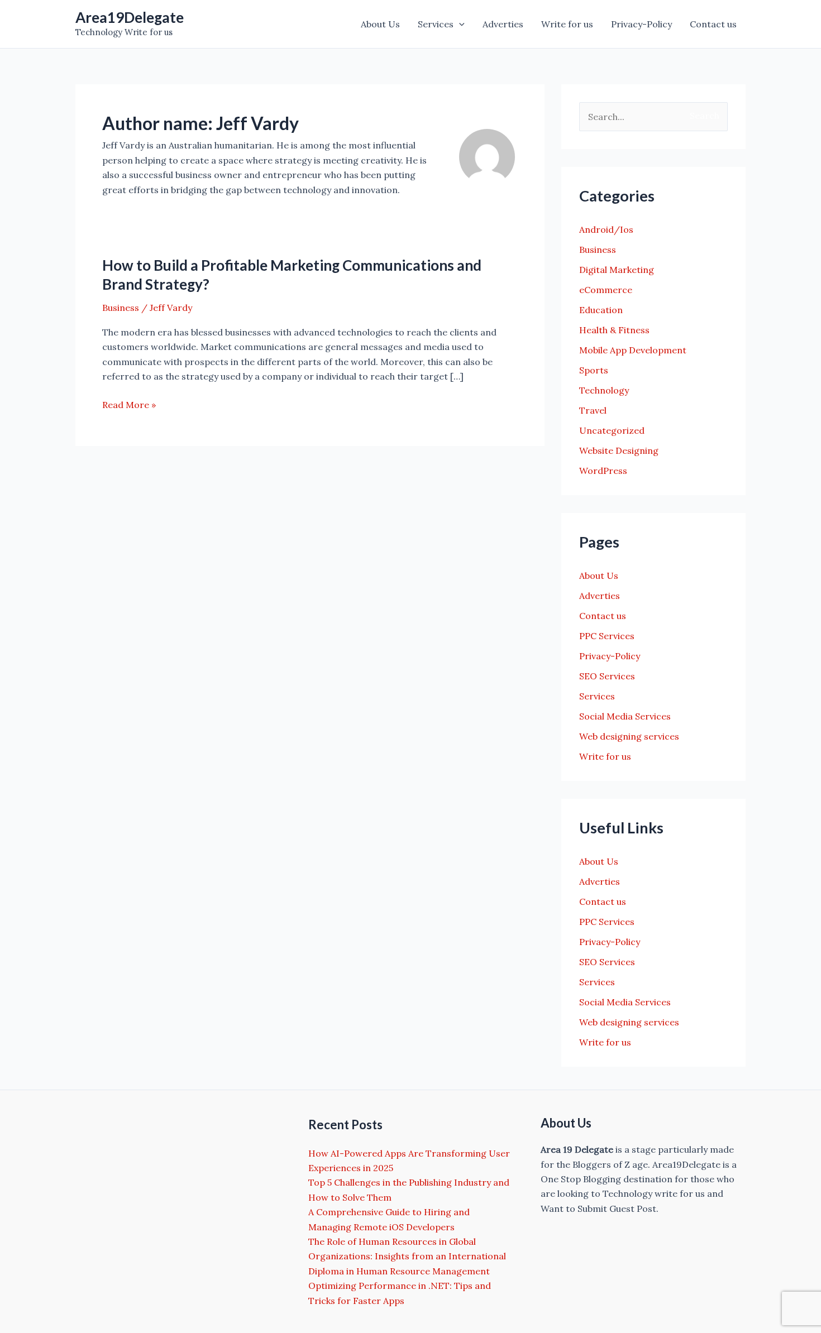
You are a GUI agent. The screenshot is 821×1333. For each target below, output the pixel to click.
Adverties (503, 24)
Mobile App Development (632, 350)
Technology (604, 390)
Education (601, 309)
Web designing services (629, 736)
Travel (593, 410)
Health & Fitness (614, 329)
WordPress (603, 470)
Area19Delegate (129, 17)
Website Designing (618, 450)
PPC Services (606, 635)
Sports (593, 370)
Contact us (713, 24)
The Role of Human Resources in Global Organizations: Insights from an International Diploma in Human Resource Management (407, 1256)
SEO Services (607, 676)
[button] (459, 24)
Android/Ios (606, 229)
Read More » (129, 405)
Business (120, 307)
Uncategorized (612, 430)
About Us (380, 24)
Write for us (567, 24)
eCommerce (605, 289)
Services (436, 24)
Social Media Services (625, 716)
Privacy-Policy (641, 24)
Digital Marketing (616, 269)
